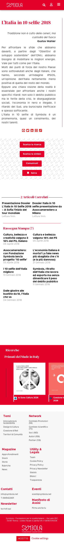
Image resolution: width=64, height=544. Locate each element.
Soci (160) (33, 433)
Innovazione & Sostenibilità (10, 422)
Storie (5, 462)
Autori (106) (34, 436)
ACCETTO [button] (23, 539)
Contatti (6, 489)
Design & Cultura (11, 427)
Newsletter (9, 503)
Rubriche (6, 466)
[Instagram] (36, 131)
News (4, 469)
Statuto (33, 472)
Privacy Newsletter (39, 469)
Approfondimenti (10, 454)
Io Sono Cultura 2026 (28, 398)
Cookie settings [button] (40, 538)
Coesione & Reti (10, 431)
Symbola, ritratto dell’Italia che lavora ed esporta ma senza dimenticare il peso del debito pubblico (46, 275)
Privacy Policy (36, 465)
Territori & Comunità (12, 434)
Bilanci (33, 476)
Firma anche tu (39, 508)
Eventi (36, 489)
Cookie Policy (36, 461)
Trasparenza (36, 480)
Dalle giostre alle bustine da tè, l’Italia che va (16, 293)
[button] (53, 375)
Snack (5, 458)
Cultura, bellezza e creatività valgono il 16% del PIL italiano (15, 237)
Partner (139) (35, 440)
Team (32, 457)
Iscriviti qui (6, 509)
